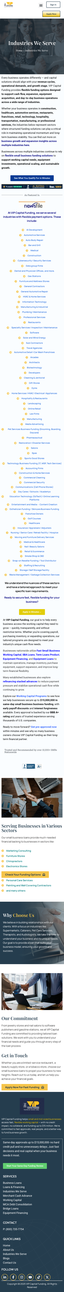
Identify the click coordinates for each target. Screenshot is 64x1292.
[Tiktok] (38, 1277)
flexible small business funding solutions (29, 155)
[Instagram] (21, 1277)
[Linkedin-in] (4, 1277)
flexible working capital (26, 1122)
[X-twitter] (47, 1277)
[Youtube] (30, 1277)
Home (19, 50)
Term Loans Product (47, 654)
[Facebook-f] (13, 1277)
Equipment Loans (43, 658)
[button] (40, 5)
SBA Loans (28, 654)
